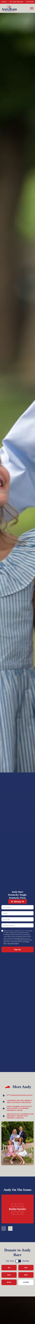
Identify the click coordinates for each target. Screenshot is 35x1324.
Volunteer (30, 2)
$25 (9, 1275)
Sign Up (17, 949)
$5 (9, 1268)
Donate (4, 2)
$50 (26, 1275)
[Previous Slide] (3, 1228)
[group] (17, 1209)
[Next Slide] (10, 1228)
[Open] (32, 8)
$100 (9, 1282)
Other (26, 1282)
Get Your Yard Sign (16, 2)
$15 (26, 1268)
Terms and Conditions (13, 943)
